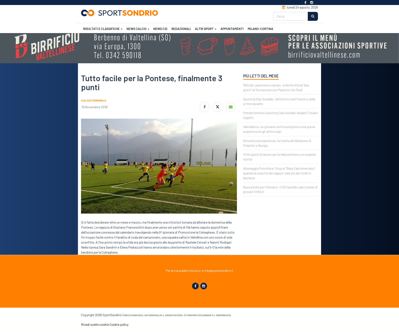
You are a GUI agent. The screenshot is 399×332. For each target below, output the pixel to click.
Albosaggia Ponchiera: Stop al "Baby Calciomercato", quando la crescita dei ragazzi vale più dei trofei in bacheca (279, 173)
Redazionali (181, 29)
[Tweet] (217, 107)
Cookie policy (119, 324)
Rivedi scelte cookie (95, 324)
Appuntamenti (232, 29)
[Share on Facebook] (204, 107)
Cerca (313, 16)
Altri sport (204, 29)
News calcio (137, 29)
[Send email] (231, 107)
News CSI (160, 29)
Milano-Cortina (260, 29)
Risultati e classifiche (101, 29)
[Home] (121, 13)
